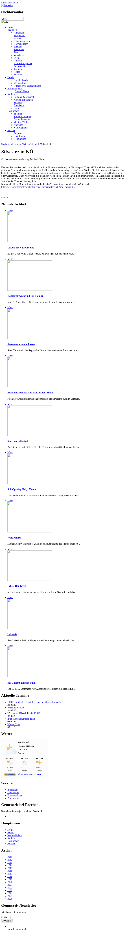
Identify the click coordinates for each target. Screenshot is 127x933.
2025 (9, 896)
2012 (9, 859)
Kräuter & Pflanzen (23, 99)
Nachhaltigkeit (14, 88)
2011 (9, 857)
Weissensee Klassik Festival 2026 (23, 713)
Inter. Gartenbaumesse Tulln (21, 718)
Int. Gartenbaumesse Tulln (21, 682)
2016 (9, 871)
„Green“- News (21, 91)
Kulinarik (12, 94)
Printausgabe (13, 798)
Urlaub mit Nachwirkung (20, 247)
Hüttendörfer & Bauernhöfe (27, 85)
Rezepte (18, 102)
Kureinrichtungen (22, 116)
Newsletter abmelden (17, 929)
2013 (9, 862)
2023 (9, 890)
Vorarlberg (19, 55)
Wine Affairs (14, 537)
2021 (9, 884)
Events (17, 108)
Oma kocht (19, 105)
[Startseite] (7, 5)
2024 (9, 893)
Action (17, 71)
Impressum (12, 789)
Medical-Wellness (22, 122)
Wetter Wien (24, 742)
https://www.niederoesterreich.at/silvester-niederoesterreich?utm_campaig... (38, 187)
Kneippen (18, 125)
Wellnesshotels (21, 83)
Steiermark (19, 49)
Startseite (5, 144)
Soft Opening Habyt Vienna (21, 489)
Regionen (12, 30)
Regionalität (19, 66)
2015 (9, 868)
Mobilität (18, 74)
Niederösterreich (22, 41)
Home (10, 27)
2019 (9, 879)
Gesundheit (13, 111)
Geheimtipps (20, 138)
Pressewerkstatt (14, 795)
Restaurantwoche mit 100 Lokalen (25, 296)
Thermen (18, 113)
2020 (9, 882)
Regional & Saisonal (24, 97)
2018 (9, 876)
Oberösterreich (21, 44)
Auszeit (11, 130)
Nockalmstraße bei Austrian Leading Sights (30, 392)
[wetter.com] (10, 775)
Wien (16, 57)
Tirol (16, 52)
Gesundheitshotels (22, 119)
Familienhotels (21, 80)
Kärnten (18, 38)
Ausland (18, 60)
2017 (9, 873)
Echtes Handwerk (16, 586)
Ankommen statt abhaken (21, 344)
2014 (9, 865)
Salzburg (18, 46)
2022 (9, 887)
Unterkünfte (19, 136)
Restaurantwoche (15, 707)
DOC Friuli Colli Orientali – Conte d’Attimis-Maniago (34, 702)
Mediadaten (13, 792)
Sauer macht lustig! (17, 441)
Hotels (10, 77)
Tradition (18, 69)
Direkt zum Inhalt (9, 2)
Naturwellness (21, 127)
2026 (9, 898)
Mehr (10, 210)
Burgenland (19, 35)
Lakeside (12, 634)
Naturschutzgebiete (23, 63)
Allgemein (19, 32)
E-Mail (5, 917)
